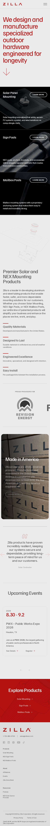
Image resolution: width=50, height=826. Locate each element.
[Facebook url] (4, 742)
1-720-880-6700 (9, 736)
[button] (45, 4)
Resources (7, 788)
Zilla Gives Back (8, 780)
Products (6, 749)
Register (29, 651)
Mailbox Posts (23, 712)
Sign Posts (23, 705)
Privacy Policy (18, 818)
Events (5, 776)
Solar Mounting (23, 699)
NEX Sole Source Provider (8, 797)
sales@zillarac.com (26, 736)
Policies (5, 792)
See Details (11, 651)
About (5, 768)
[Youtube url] (18, 742)
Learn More (38, 94)
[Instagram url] (13, 742)
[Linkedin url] (9, 742)
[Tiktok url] (24, 742)
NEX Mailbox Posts (9, 760)
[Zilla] (12, 4)
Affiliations (6, 772)
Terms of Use (31, 818)
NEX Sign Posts (8, 757)
